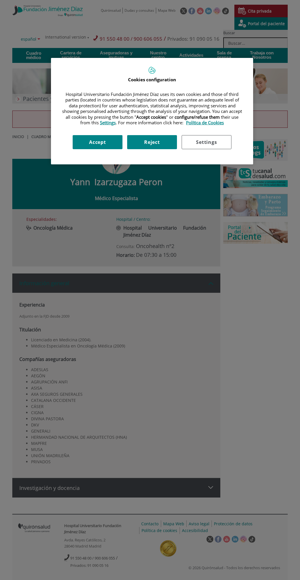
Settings (206, 142)
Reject (152, 142)
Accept (97, 142)
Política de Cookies (205, 122)
